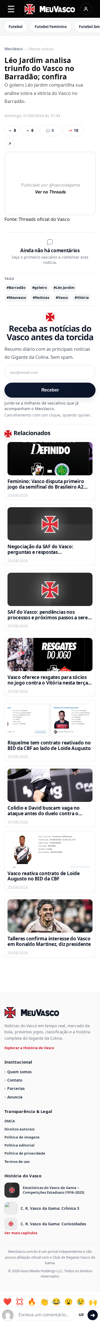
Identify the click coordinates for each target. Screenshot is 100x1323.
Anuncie (14, 1097)
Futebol (15, 26)
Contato (14, 1080)
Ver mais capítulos (20, 1232)
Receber (50, 390)
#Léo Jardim (64, 287)
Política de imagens (21, 1137)
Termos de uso (17, 1161)
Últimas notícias (41, 49)
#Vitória (82, 297)
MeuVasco (13, 49)
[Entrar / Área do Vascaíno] (86, 9)
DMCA (9, 1121)
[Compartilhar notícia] (9, 143)
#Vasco (62, 297)
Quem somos (19, 1071)
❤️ (7, 1302)
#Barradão (16, 287)
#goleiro (39, 287)
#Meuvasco (16, 297)
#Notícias (41, 297)
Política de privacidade (24, 1153)
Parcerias (16, 1088)
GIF (81, 1314)
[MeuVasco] (50, 9)
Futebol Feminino (51, 26)
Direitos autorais (19, 1129)
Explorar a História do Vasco (29, 1047)
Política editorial (19, 1145)
